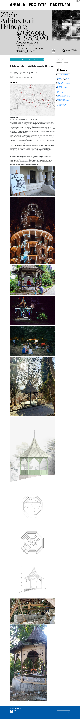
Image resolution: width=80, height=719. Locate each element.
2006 (56, 716)
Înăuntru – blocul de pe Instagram (63, 83)
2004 (60, 716)
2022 (26, 716)
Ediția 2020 (29, 9)
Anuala (17, 5)
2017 (35, 716)
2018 (33, 716)
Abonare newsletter (63, 709)
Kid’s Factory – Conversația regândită (62, 88)
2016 (37, 716)
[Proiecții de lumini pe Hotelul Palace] (32, 230)
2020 (30, 716)
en (75, 1)
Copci (58, 94)
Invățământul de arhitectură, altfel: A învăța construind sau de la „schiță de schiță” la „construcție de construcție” (63, 97)
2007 (54, 716)
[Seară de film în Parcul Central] (32, 341)
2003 (63, 716)
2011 (46, 716)
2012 (44, 716)
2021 (28, 716)
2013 (43, 716)
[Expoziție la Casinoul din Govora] (32, 181)
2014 (41, 716)
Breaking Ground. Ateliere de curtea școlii (62, 85)
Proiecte (37, 5)
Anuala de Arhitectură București (16, 9)
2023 (24, 716)
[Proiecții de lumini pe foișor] (32, 310)
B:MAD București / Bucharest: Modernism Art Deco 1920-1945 (63, 78)
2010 (48, 716)
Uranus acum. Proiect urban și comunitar (62, 75)
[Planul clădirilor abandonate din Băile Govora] (32, 100)
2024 (22, 716)
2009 (50, 716)
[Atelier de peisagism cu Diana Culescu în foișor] (32, 280)
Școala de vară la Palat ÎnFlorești (63, 93)
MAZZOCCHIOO (60, 82)
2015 (39, 716)
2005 (58, 716)
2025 (20, 716)
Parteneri (60, 5)
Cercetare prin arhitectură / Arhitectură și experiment (42, 9)
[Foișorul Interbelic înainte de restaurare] (32, 386)
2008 (52, 716)
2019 (31, 716)
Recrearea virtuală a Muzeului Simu (62, 91)
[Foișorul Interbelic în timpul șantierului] (32, 611)
